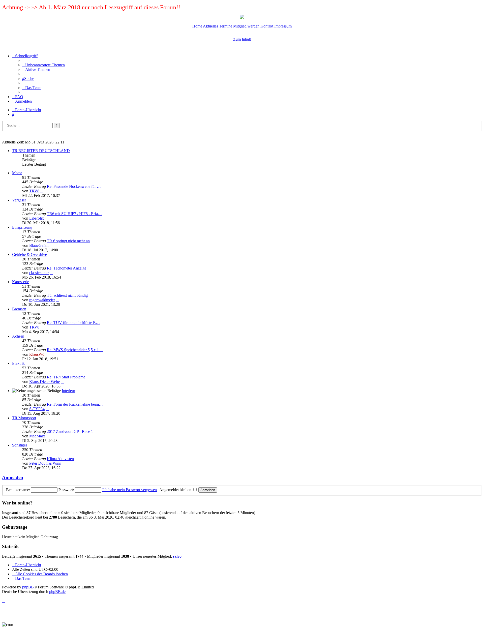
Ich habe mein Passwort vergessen (129, 490)
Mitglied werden (246, 26)
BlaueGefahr (39, 245)
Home (197, 26)
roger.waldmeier (42, 300)
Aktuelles (210, 26)
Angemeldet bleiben (175, 490)
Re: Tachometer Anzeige (66, 268)
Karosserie (20, 282)
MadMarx (37, 436)
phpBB (28, 587)
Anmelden (12, 477)
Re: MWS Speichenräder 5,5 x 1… (75, 350)
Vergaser (19, 200)
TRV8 (34, 191)
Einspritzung (22, 227)
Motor (17, 173)
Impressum (283, 26)
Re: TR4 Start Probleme (66, 377)
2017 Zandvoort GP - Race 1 (70, 431)
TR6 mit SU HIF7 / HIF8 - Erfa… (74, 214)
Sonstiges (19, 445)
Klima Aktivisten (60, 459)
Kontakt (266, 26)
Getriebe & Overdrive (29, 254)
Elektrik (18, 363)
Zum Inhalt (242, 39)
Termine (225, 26)
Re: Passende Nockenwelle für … (74, 186)
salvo (177, 556)
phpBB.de (57, 591)
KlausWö (36, 354)
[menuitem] (43, 65)
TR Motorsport (24, 418)
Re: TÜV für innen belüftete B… (73, 322)
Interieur (68, 390)
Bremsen (19, 309)
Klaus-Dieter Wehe (44, 381)
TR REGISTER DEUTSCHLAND (41, 150)
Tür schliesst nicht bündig (67, 295)
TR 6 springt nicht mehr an (68, 241)
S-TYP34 (37, 409)
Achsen (18, 336)
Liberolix (36, 218)
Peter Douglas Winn (45, 463)
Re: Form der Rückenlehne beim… (75, 404)
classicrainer (39, 273)
